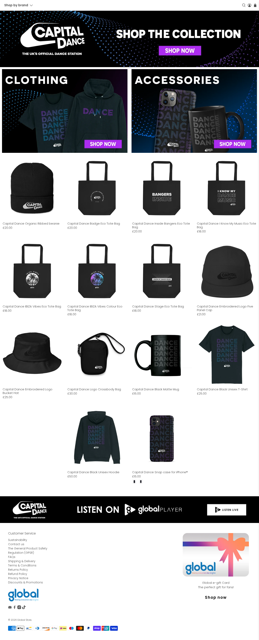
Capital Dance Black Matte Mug (155, 389)
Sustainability (17, 540)
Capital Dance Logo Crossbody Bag (94, 389)
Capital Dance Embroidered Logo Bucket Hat (27, 391)
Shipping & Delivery (21, 561)
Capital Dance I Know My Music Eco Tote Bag (226, 225)
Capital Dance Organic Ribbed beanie (31, 223)
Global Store (24, 620)
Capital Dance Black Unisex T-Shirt (222, 389)
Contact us (16, 544)
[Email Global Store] (10, 608)
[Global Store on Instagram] (19, 608)
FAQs (11, 557)
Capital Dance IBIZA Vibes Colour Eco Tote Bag (94, 308)
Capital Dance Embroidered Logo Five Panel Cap (225, 308)
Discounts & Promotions (25, 582)
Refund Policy (17, 574)
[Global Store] (23, 595)
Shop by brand (16, 5)
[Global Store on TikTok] (24, 608)
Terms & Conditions (22, 565)
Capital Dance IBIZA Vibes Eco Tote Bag (32, 306)
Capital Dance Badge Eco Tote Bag (93, 223)
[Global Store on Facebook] (14, 608)
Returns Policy (18, 570)
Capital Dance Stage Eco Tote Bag (158, 306)
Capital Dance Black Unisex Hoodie (93, 472)
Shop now (216, 597)
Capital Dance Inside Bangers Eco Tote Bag (161, 225)
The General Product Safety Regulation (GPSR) (27, 550)
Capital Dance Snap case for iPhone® (160, 472)
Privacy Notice (18, 578)
